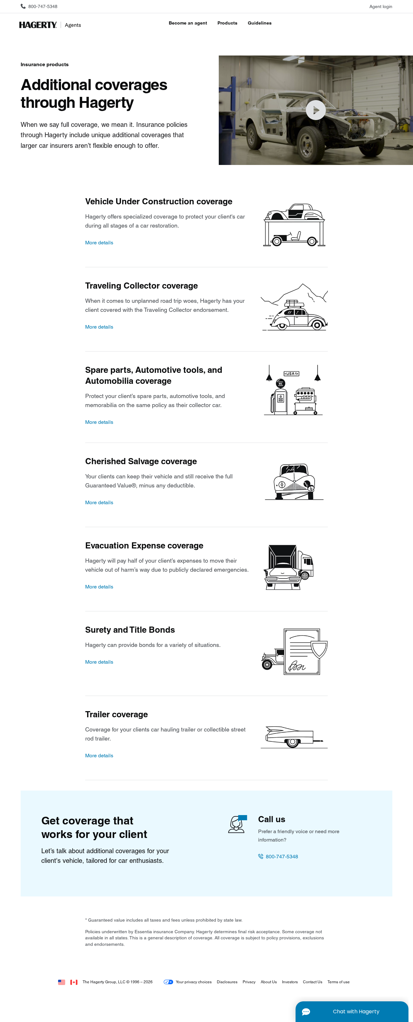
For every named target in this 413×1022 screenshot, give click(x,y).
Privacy (249, 982)
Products (227, 23)
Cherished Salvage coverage (141, 461)
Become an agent (188, 23)
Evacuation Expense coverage (144, 545)
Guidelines (260, 23)
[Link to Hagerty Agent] (61, 982)
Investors (290, 982)
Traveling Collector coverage (141, 285)
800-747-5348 (282, 856)
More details (99, 242)
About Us (269, 982)
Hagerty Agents (51, 24)
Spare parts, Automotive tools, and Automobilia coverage (153, 375)
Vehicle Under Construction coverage (158, 201)
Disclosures (227, 982)
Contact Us (312, 982)
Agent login (380, 6)
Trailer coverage (116, 714)
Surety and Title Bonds (130, 629)
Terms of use (338, 982)
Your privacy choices (194, 982)
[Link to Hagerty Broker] (73, 982)
